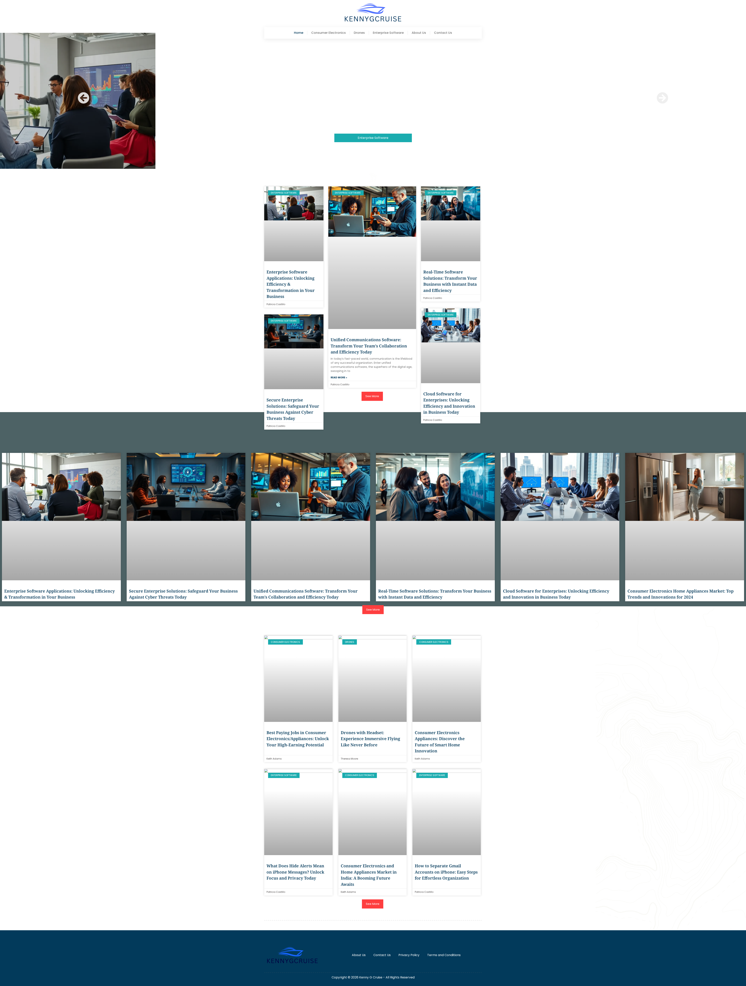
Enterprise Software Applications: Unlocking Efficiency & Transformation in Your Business (373, 154)
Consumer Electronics (328, 33)
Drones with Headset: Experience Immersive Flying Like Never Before (370, 739)
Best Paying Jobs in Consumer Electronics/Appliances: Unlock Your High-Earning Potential (298, 739)
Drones (359, 33)
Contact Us (443, 33)
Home (298, 33)
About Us (419, 33)
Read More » (339, 377)
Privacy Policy (408, 955)
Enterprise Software (388, 33)
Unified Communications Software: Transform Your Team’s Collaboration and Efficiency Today (369, 346)
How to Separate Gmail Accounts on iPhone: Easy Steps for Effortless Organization (446, 872)
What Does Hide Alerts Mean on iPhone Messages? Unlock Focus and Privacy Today (295, 872)
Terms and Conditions (444, 955)
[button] (83, 98)
